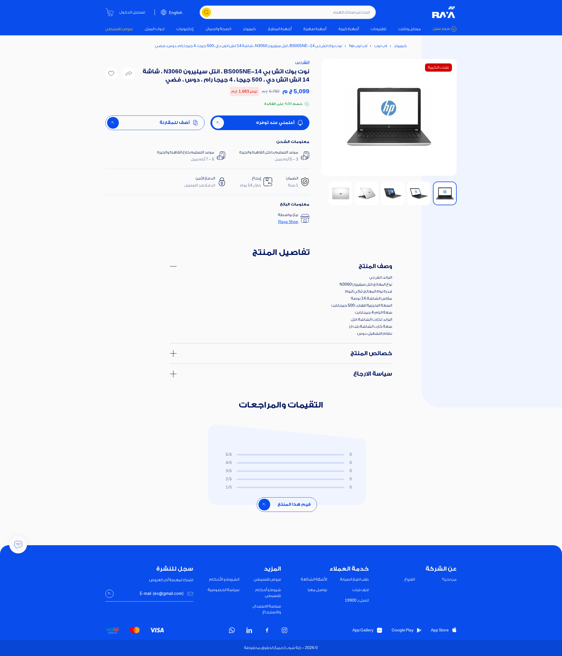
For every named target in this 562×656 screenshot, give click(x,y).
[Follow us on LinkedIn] (249, 630)
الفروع (410, 579)
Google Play (403, 630)
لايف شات (360, 590)
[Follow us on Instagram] (284, 630)
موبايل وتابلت (410, 29)
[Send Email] (109, 594)
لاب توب (380, 46)
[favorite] (111, 73)
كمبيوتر (249, 29)
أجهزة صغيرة (315, 29)
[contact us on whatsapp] (232, 630)
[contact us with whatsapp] (18, 544)
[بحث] (206, 12)
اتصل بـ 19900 (357, 600)
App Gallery (362, 630)
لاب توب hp (358, 46)
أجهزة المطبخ (280, 29)
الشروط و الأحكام (224, 579)
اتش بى (302, 62)
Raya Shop (288, 222)
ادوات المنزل (155, 29)
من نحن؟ (449, 579)
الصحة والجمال (218, 29)
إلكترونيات (185, 29)
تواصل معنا (317, 590)
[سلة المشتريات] (109, 12)
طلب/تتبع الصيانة (354, 579)
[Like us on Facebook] (267, 630)
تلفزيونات (378, 29)
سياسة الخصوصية (223, 590)
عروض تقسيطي (119, 29)
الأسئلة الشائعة (314, 579)
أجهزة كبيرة (349, 29)
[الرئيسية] (444, 12)
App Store (440, 630)
